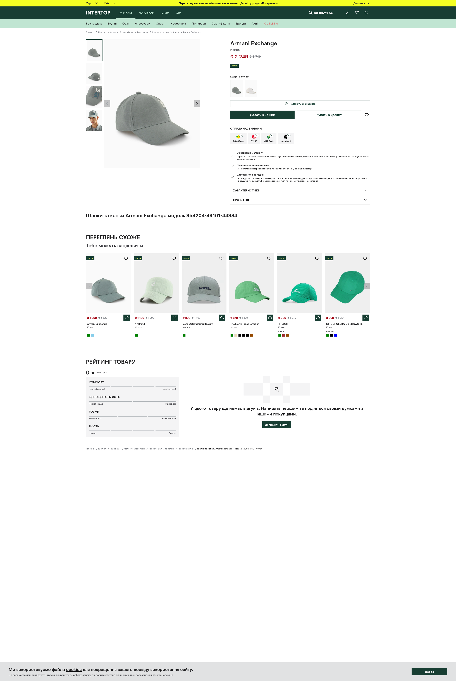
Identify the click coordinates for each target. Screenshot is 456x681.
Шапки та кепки (160, 32)
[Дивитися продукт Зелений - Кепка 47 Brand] (156, 283)
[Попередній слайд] (107, 103)
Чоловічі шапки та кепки (161, 449)
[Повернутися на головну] (98, 12)
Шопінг (102, 32)
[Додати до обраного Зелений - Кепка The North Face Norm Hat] (269, 258)
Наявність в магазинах (303, 104)
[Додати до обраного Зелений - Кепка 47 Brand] (173, 258)
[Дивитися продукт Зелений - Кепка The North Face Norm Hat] (251, 283)
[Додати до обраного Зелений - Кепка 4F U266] (317, 258)
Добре (429, 671)
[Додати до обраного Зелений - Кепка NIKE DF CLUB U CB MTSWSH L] (365, 258)
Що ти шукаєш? (323, 12)
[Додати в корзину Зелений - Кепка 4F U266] (318, 318)
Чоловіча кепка (185, 449)
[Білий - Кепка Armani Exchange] (251, 88)
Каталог (114, 32)
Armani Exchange (192, 32)
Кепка (176, 32)
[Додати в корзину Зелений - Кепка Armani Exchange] (126, 318)
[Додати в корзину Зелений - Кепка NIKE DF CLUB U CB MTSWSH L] (365, 318)
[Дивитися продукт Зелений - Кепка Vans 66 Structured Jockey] (204, 283)
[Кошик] (366, 12)
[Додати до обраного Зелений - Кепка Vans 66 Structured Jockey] (221, 258)
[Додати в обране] (366, 114)
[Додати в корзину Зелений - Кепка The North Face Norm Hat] (270, 318)
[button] (107, 103)
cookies (74, 669)
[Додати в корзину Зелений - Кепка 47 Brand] (174, 318)
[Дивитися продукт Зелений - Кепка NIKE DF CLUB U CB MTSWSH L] (347, 283)
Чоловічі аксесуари (134, 449)
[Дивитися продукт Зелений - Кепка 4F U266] (299, 283)
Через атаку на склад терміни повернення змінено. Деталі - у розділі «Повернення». (229, 3)
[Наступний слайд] (197, 103)
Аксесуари (142, 32)
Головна (90, 32)
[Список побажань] (357, 12)
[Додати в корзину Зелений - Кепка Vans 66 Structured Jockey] (222, 318)
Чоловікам (127, 32)
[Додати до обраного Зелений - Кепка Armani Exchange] (126, 258)
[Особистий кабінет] (347, 12)
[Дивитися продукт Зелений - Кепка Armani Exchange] (108, 283)
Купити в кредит (329, 114)
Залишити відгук (276, 424)
